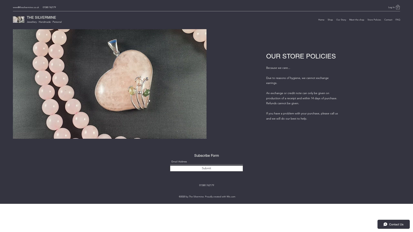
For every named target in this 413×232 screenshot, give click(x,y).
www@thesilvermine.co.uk (26, 7)
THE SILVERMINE (41, 17)
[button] (398, 7)
